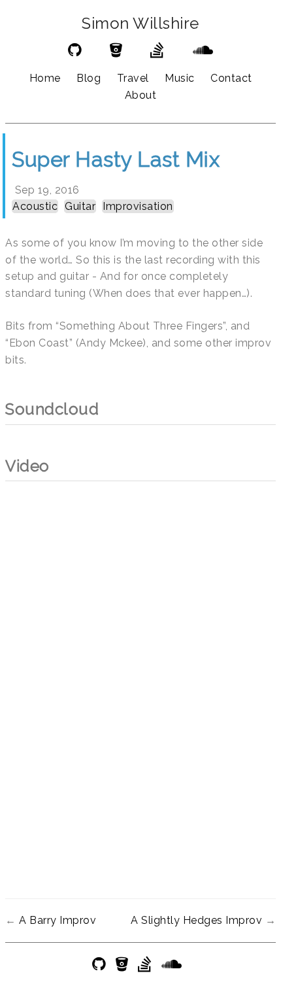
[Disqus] (140, 670)
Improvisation (138, 206)
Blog (88, 78)
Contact (231, 78)
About (141, 95)
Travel (133, 78)
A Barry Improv (57, 920)
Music (180, 78)
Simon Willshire (140, 24)
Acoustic (35, 206)
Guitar (80, 206)
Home (45, 78)
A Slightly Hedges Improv (196, 920)
